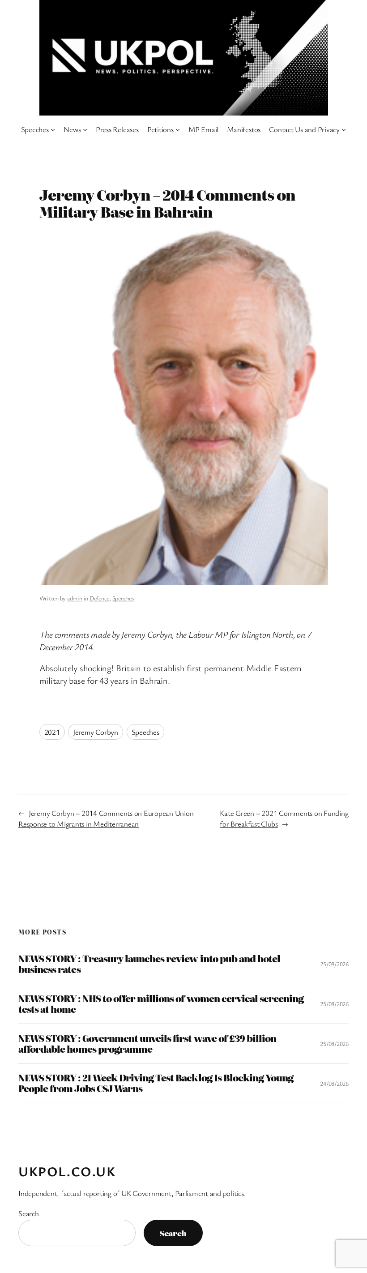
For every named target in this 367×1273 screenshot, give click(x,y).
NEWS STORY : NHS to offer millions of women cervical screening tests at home (160, 1004)
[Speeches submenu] (53, 129)
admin (74, 598)
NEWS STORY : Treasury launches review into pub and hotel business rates (149, 964)
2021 (52, 732)
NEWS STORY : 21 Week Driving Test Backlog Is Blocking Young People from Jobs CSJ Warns (155, 1083)
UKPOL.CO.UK (67, 1171)
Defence (99, 598)
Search (28, 1213)
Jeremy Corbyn (95, 732)
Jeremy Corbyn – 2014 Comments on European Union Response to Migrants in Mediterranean (106, 818)
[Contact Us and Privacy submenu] (343, 129)
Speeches (123, 598)
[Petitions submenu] (177, 129)
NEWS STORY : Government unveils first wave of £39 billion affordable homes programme (147, 1043)
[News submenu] (85, 129)
